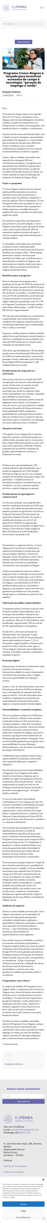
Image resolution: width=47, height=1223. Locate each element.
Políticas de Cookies (14, 1171)
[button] (43, 1179)
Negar (23, 1211)
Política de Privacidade (15, 1166)
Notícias (26, 42)
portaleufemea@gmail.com (25, 1129)
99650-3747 (25, 1132)
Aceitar (23, 1204)
